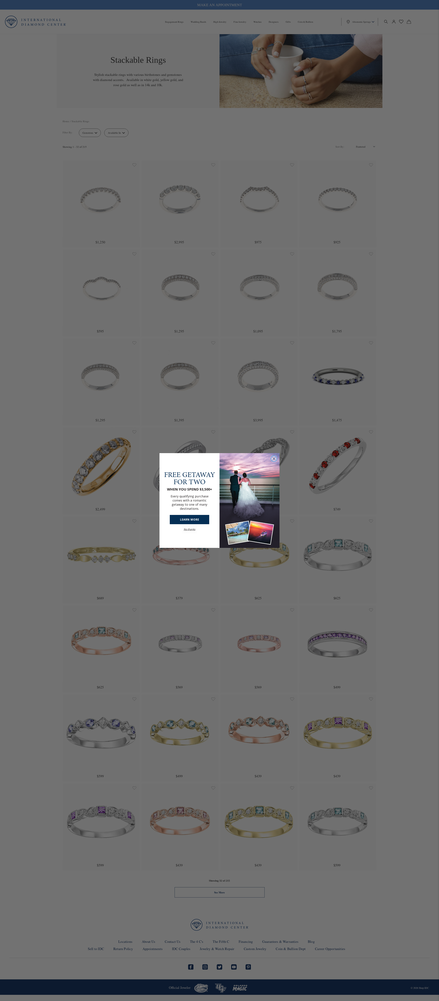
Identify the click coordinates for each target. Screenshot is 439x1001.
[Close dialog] (274, 459)
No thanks (189, 529)
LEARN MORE (189, 519)
